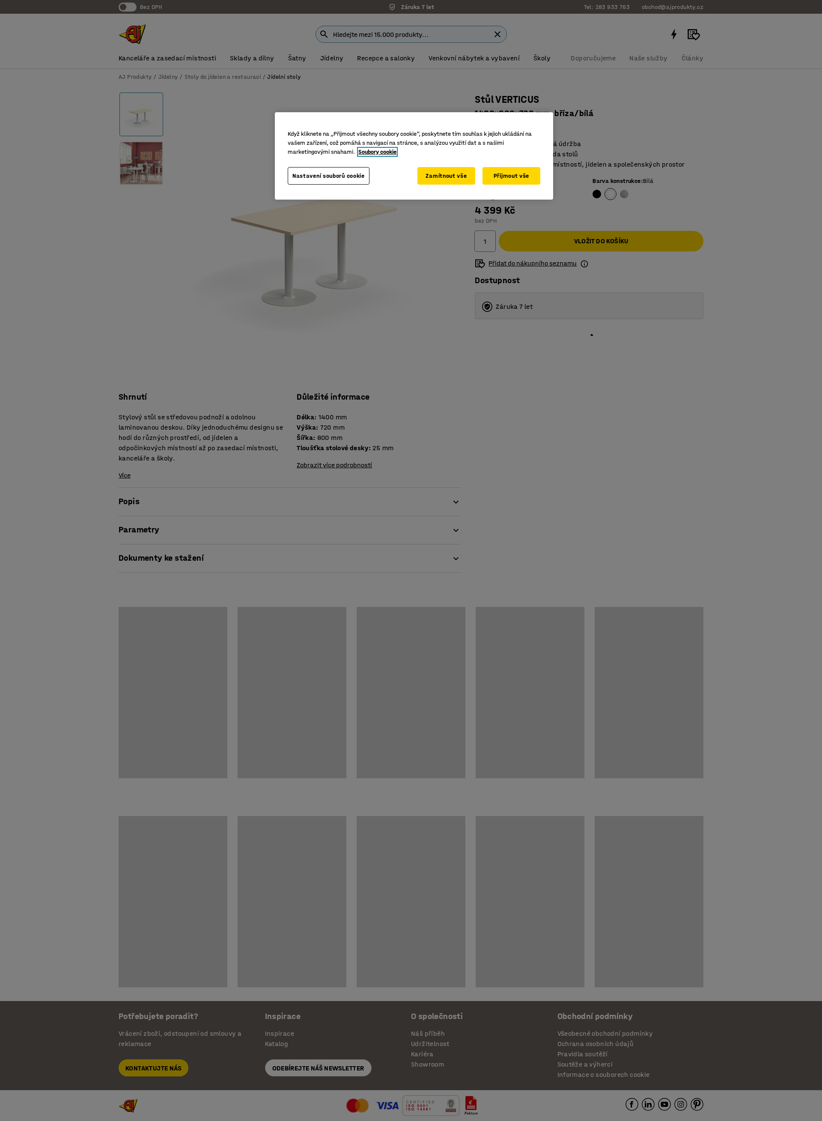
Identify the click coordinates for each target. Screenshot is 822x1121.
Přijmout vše (511, 175)
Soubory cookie (377, 151)
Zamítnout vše (446, 175)
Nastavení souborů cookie (328, 175)
